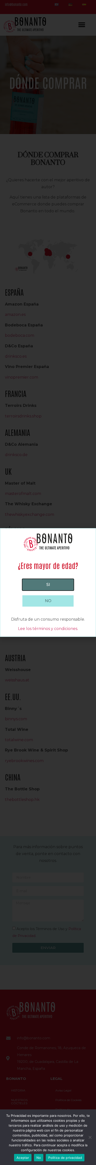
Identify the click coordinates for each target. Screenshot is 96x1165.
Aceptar (22, 1158)
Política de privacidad (65, 1158)
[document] (48, 582)
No (38, 1158)
